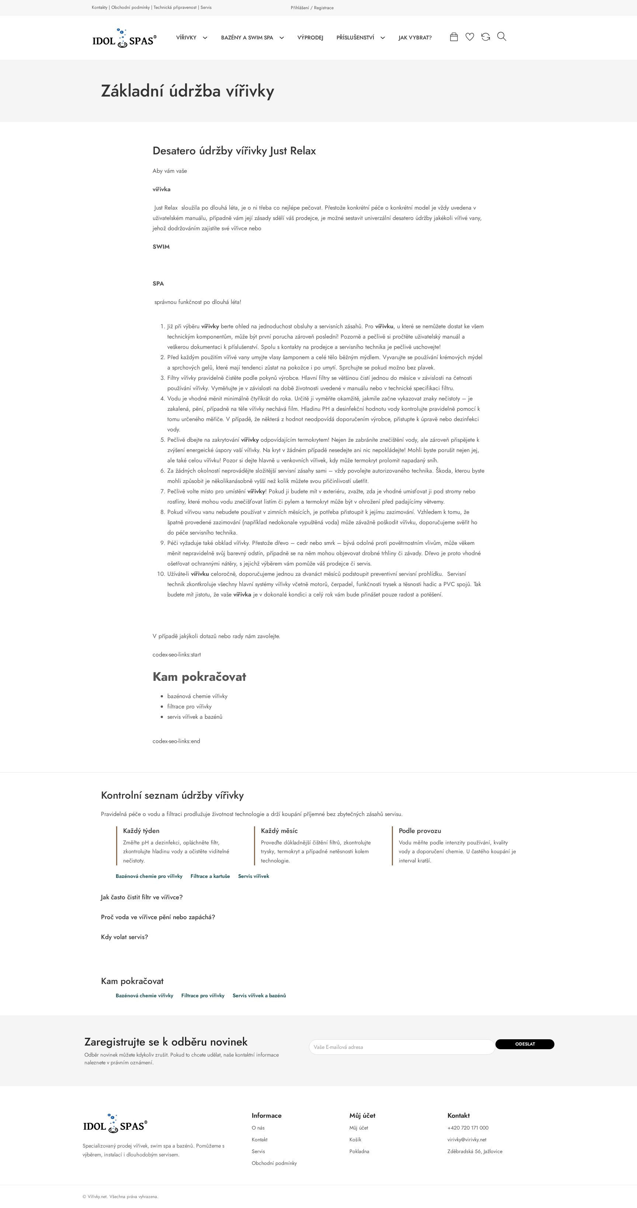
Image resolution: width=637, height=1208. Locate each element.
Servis (206, 7)
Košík (355, 1139)
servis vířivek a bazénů (194, 716)
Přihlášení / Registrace (312, 7)
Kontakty (99, 7)
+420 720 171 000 (468, 1127)
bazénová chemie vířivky (197, 696)
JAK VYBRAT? (415, 37)
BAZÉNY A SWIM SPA (247, 37)
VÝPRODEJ (310, 37)
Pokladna (359, 1151)
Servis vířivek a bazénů (259, 995)
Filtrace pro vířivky (202, 995)
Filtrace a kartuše (210, 876)
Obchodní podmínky (130, 7)
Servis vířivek (253, 876)
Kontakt (259, 1139)
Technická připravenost (175, 7)
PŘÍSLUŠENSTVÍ (355, 37)
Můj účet (358, 1127)
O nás (258, 1127)
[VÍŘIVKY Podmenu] (205, 38)
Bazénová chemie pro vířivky (149, 876)
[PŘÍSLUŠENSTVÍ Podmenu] (383, 38)
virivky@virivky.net (467, 1139)
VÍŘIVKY (186, 37)
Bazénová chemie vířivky (144, 995)
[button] (318, 897)
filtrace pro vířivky (189, 706)
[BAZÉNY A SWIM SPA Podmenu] (282, 38)
